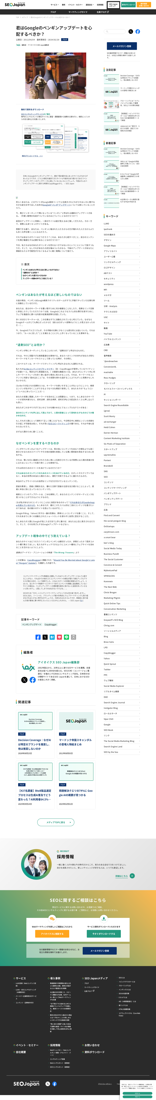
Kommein (108, 581)
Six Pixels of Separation (115, 443)
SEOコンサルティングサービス (32, 114)
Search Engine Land (113, 746)
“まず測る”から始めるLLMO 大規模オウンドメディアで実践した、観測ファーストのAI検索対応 (60, 1007)
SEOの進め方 (109, 234)
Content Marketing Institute (117, 438)
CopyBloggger (33, 560)
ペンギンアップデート (31, 624)
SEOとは (122, 977)
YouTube (108, 333)
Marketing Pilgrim (112, 597)
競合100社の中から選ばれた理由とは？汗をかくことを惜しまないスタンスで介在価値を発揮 (61, 1017)
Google (107, 724)
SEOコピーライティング (58, 423)
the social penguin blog (115, 520)
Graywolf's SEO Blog (113, 619)
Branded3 (108, 465)
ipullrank (108, 229)
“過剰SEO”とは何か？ (31, 272)
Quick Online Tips (112, 603)
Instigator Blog (111, 708)
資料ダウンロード (128, 4)
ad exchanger (110, 421)
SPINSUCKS (109, 575)
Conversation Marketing (115, 608)
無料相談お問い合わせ (144, 4)
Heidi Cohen (109, 427)
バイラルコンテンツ (112, 339)
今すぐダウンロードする (104, 933)
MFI (105, 289)
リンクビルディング (112, 262)
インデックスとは (125, 989)
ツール (107, 300)
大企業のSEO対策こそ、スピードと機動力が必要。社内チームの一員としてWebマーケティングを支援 (60, 996)
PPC (105, 675)
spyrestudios (110, 454)
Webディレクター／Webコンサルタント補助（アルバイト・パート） (60, 1052)
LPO (106, 647)
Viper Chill (108, 719)
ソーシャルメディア (112, 630)
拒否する (137, 1093)
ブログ (53, 12)
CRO (106, 350)
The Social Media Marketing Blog (119, 741)
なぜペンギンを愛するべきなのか (35, 275)
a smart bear (110, 537)
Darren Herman (111, 432)
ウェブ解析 (108, 680)
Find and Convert (112, 515)
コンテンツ (108, 482)
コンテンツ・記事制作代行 (25, 1002)
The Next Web (110, 586)
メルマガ (107, 295)
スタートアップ (110, 449)
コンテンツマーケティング (115, 487)
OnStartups (109, 526)
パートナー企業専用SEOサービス (26, 997)
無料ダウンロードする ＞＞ (32, 156)
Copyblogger (51, 624)
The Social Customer (113, 559)
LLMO (106, 223)
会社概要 (21, 1052)
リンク (107, 735)
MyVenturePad (110, 570)
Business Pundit (111, 553)
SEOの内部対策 (124, 993)
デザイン (107, 240)
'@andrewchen (111, 361)
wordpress (109, 284)
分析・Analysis (110, 306)
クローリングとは (125, 985)
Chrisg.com (109, 625)
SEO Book (108, 730)
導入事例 (55, 978)
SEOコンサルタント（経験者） (60, 1067)
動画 (106, 328)
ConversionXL (110, 366)
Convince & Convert (113, 564)
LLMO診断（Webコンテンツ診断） (26, 984)
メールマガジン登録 (122, 46)
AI (105, 394)
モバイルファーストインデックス (118, 388)
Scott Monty (109, 416)
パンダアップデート (112, 493)
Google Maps (110, 245)
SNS (106, 471)
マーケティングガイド (78, 12)
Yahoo (107, 658)
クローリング (109, 383)
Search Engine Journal (114, 702)
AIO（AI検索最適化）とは (127, 1001)
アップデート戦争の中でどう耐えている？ (38, 278)
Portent (107, 460)
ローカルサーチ (110, 713)
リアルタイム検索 (111, 691)
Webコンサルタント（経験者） (60, 1063)
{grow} (107, 410)
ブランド (107, 504)
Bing (106, 636)
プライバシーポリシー (105, 1084)
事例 (63, 4)
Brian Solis (109, 641)
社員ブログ (101, 12)
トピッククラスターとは (127, 982)
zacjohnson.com (111, 531)
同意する (137, 1096)
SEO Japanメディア (113, 5)
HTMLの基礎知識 (124, 1009)
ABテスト (108, 273)
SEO (106, 476)
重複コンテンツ (110, 614)
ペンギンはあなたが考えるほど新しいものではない (41, 269)
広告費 (107, 344)
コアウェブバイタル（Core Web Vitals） (129, 1014)
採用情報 (100, 4)
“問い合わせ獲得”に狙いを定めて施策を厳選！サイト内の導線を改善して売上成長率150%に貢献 (61, 1027)
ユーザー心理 (109, 256)
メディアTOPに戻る (55, 822)
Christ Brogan (110, 592)
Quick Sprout (110, 663)
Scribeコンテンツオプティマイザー (39, 368)
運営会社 (89, 4)
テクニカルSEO (110, 311)
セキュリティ (109, 278)
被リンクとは (123, 1005)
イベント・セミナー (75, 4)
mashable (108, 372)
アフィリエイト (110, 251)
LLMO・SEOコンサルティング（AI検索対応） (26, 991)
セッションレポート (112, 399)
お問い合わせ (92, 1045)
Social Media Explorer (114, 686)
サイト (107, 322)
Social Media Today (113, 548)
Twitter (107, 669)
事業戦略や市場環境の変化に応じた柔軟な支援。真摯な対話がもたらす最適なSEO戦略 (60, 985)
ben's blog (109, 542)
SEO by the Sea (111, 752)
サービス (54, 4)
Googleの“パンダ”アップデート (56, 204)
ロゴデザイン (109, 267)
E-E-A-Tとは (123, 997)
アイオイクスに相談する (52, 933)
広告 (106, 509)
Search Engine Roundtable (116, 405)
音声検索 (107, 355)
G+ (82, 600)
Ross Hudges (110, 377)
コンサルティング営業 (57, 1059)
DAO (106, 697)
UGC (106, 317)
